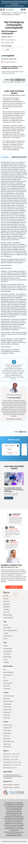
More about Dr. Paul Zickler (14, 419)
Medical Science (7, 494)
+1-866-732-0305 (10, 142)
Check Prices (10, 453)
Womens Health (15, 494)
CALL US (14, 587)
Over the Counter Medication (10, 630)
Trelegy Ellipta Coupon (8, 741)
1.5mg (7, 49)
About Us (5, 645)
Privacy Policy (6, 685)
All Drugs (5, 625)
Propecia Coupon (7, 727)
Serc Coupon (6, 735)
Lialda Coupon (6, 715)
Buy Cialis (5, 595)
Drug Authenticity (7, 651)
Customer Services (7, 675)
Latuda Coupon (7, 712)
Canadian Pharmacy (6, 13)
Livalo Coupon (6, 717)
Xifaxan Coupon (7, 746)
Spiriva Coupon (7, 738)
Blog (4, 669)
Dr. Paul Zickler (6, 654)
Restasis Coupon (7, 733)
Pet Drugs (5, 633)
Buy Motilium (6, 606)
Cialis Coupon (6, 698)
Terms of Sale (6, 688)
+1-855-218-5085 (14, 759)
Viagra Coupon (6, 744)
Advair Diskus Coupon (8, 695)
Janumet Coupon (7, 704)
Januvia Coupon (7, 706)
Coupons (5, 692)
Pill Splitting (6, 662)
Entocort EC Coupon (8, 701)
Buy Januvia (6, 601)
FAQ (4, 677)
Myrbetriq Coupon (7, 725)
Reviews (5, 659)
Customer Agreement (8, 672)
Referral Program (7, 656)
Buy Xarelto (6, 609)
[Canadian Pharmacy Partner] (8, 9)
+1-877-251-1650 (14, 756)
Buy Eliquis (5, 598)
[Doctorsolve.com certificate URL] (20, 431)
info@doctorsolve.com (18, 6)
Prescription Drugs (7, 635)
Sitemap (5, 638)
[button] (14, 81)
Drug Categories (7, 627)
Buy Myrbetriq (6, 604)
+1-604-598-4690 (16, 762)
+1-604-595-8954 (16, 765)
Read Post (8, 498)
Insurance (5, 680)
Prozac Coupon (7, 730)
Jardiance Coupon (7, 709)
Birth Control (23, 13)
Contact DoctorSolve (8, 617)
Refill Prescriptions (7, 615)
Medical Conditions (7, 683)
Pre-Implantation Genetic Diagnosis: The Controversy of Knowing (13, 489)
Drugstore (15, 13)
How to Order (6, 612)
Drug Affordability (7, 648)
